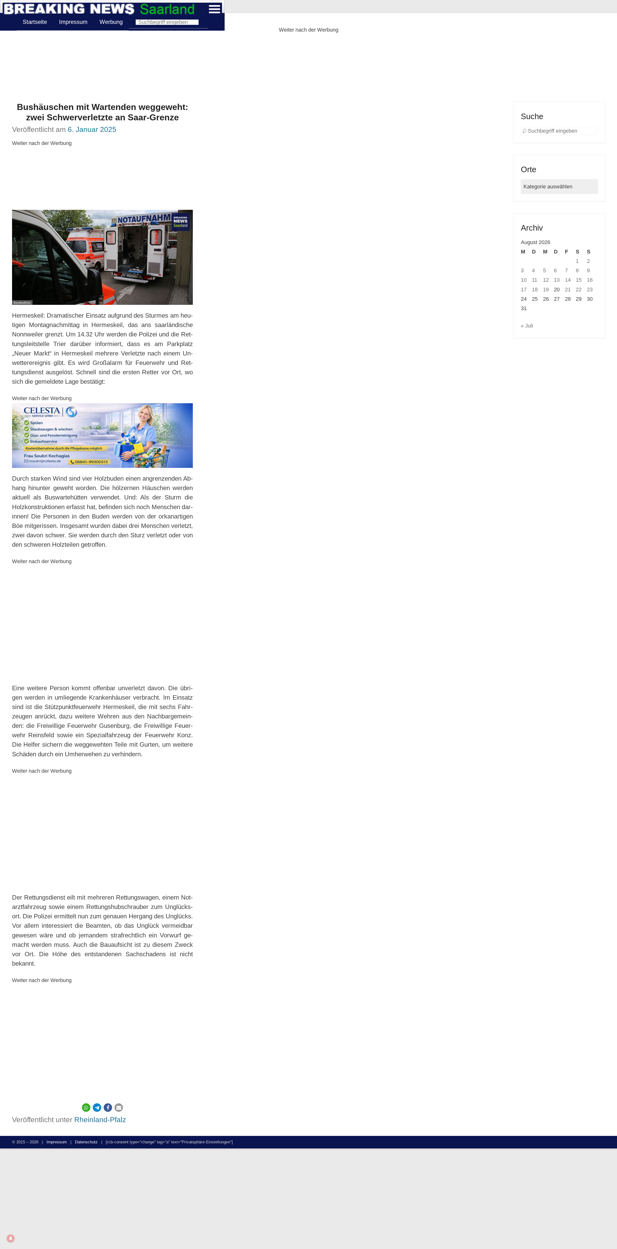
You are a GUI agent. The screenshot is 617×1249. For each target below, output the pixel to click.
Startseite (35, 22)
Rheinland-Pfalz (100, 1119)
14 (568, 280)
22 (579, 290)
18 (535, 290)
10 (524, 280)
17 (524, 290)
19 (546, 290)
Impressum (73, 22)
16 (590, 280)
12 (546, 280)
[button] (86, 1107)
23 (590, 290)
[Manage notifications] (10, 1238)
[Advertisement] (308, 68)
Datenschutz (86, 1142)
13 (557, 280)
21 (568, 290)
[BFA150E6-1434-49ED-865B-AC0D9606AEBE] (102, 435)
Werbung (111, 22)
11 (534, 280)
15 (579, 280)
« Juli (527, 326)
